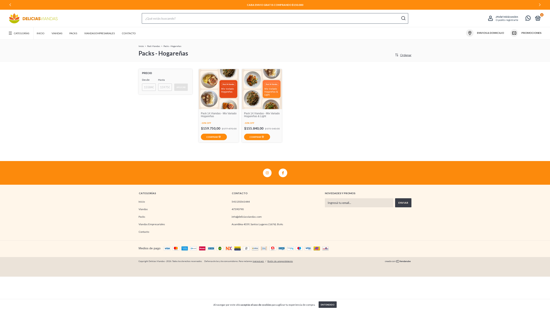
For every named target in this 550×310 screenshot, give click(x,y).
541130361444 (241, 201)
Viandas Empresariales (99, 33)
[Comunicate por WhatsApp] (528, 19)
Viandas (57, 33)
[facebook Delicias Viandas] (283, 173)
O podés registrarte (507, 20)
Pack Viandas (153, 46)
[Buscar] (403, 18)
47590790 (238, 209)
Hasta (161, 79)
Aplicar (181, 87)
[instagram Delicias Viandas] (267, 173)
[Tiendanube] (398, 262)
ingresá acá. (258, 261)
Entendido (328, 304)
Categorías (21, 33)
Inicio (40, 33)
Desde (146, 79)
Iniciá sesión (510, 16)
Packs (73, 33)
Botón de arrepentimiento (280, 261)
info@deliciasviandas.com (247, 216)
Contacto (129, 33)
